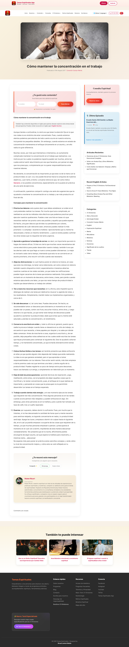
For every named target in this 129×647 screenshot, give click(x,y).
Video (89, 253)
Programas (56, 586)
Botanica (77, 13)
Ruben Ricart (30, 479)
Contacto (56, 592)
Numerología (80, 596)
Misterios (90, 238)
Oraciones (90, 244)
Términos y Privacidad (83, 589)
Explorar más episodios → (94, 140)
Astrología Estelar (93, 219)
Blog (54, 589)
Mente (89, 231)
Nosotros (31, 13)
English (89, 225)
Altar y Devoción (92, 216)
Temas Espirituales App (106, 596)
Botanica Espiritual (82, 602)
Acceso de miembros (83, 583)
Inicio (26, 13)
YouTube (101, 589)
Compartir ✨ (33, 466)
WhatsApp (45, 466)
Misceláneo (90, 234)
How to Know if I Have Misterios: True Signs (101, 191)
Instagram (101, 586)
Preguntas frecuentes (83, 586)
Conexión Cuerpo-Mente (74, 70)
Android (112, 3)
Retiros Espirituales (67, 13)
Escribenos (84, 13)
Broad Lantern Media (64, 643)
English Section (57, 126)
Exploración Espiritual (94, 228)
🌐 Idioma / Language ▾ (100, 13)
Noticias (89, 241)
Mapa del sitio (80, 605)
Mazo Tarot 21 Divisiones (84, 592)
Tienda (89, 250)
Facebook (101, 583)
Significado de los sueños (95, 247)
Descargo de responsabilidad (58, 600)
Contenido (40, 13)
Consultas (48, 13)
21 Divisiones (56, 13)
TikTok (100, 592)
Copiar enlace (56, 466)
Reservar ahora (94, 101)
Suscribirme (65, 104)
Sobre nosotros (58, 583)
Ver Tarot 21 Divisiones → (23, 626)
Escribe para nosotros (60, 596)
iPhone (104, 3)
